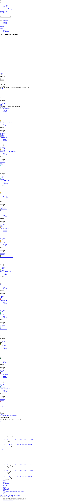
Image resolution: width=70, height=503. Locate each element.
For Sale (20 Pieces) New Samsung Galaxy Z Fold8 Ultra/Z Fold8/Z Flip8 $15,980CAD (18, 434)
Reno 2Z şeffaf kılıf (6, 388)
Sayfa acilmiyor (6, 228)
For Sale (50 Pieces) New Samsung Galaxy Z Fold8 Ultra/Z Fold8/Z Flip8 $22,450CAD (18, 424)
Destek (4, 490)
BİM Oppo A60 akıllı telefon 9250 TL (7, 108)
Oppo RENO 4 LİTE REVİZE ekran (6, 257)
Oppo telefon (2, 194)
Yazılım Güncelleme (6, 6)
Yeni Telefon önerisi (3, 137)
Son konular (3, 449)
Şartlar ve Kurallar (6, 488)
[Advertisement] (33, 45)
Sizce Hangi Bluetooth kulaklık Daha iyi (11, 213)
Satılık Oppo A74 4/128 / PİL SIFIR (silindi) (8, 151)
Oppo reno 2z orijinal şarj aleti (5, 271)
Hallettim (5, 285)
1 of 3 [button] (1, 74)
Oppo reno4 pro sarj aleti (4, 242)
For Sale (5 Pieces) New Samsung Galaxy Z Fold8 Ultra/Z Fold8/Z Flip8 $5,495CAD (17, 444)
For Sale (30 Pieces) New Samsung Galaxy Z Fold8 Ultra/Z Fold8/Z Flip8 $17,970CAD (18, 429)
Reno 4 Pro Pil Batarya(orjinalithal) (6, 122)
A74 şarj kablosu (3, 345)
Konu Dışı (4, 427)
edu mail (12, 491)
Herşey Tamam (3, 314)
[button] (1, 1)
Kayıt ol (1, 28)
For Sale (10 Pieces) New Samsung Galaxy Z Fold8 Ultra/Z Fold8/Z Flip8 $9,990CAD (18, 439)
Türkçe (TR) (5, 485)
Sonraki (1, 73)
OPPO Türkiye (7, 496)
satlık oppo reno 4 (3, 300)
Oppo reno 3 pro (3, 166)
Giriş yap (2, 26)
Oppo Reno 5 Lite (3, 329)
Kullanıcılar (5, 7)
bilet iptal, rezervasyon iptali (19, 491)
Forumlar (4, 4)
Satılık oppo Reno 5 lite (4, 180)
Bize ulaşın (4, 487)
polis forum (5, 491)
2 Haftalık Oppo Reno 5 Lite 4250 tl (6, 359)
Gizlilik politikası (6, 489)
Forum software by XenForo (10, 495)
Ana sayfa (4, 492)
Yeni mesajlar (5, 5)
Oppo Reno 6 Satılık (4, 374)
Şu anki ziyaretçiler (6, 8)
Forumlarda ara (10, 5)
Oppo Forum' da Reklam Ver (8, 9)
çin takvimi (9, 491)
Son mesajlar (3, 421)
